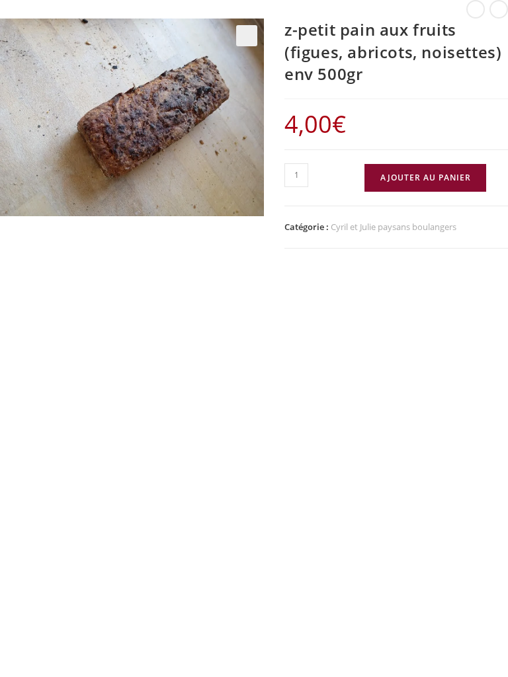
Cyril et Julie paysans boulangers (393, 227)
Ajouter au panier (425, 177)
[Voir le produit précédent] (475, 9)
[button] (246, 35)
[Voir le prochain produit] (498, 9)
